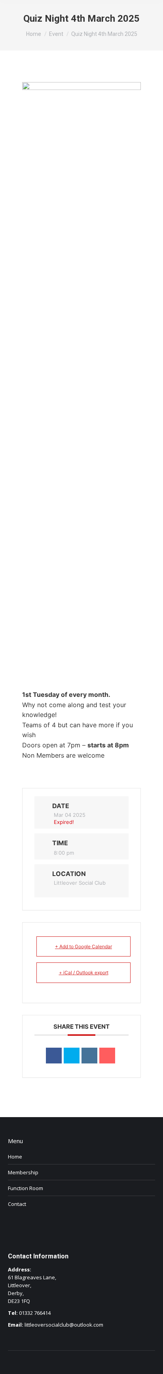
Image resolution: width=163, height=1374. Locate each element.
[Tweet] (72, 1055)
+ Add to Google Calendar (83, 946)
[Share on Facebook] (54, 1055)
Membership (23, 1172)
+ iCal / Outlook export (83, 972)
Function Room (25, 1188)
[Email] (107, 1055)
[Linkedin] (89, 1055)
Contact (17, 1203)
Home (15, 1156)
